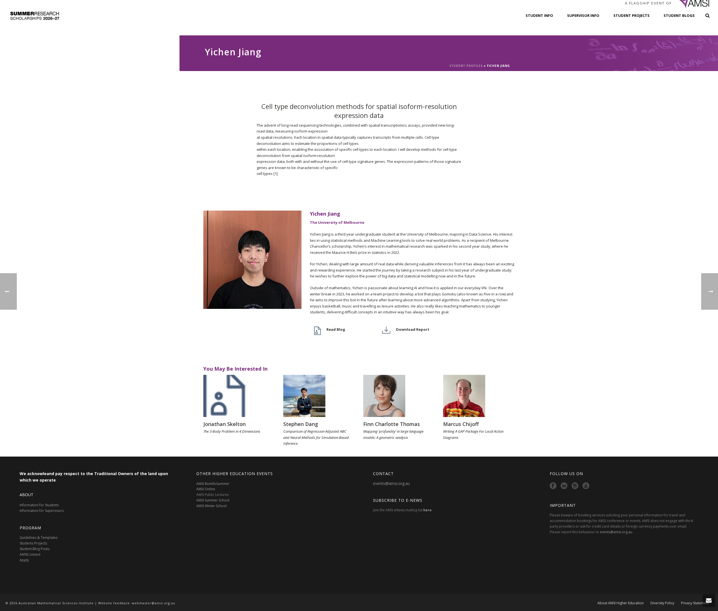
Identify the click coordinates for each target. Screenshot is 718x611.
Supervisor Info (583, 15)
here (427, 510)
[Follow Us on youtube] (586, 486)
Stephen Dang (300, 424)
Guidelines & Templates (38, 537)
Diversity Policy (662, 603)
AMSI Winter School (211, 505)
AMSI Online (205, 489)
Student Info (539, 15)
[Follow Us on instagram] (575, 486)
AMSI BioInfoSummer (212, 483)
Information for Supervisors (42, 510)
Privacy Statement (695, 603)
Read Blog (335, 329)
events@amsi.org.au (391, 483)
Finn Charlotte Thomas (391, 424)
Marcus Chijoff (461, 424)
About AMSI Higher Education (620, 603)
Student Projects (631, 15)
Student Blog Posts (34, 548)
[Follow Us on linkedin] (564, 486)
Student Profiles (466, 66)
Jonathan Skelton (224, 424)
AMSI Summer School (212, 500)
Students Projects (33, 543)
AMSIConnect (30, 554)
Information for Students (39, 505)
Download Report (412, 329)
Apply (24, 560)
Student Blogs (679, 15)
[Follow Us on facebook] (553, 486)
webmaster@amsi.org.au (153, 603)
